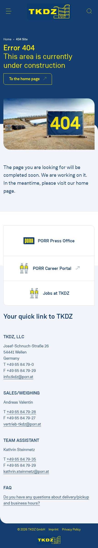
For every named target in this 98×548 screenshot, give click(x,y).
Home (7, 39)
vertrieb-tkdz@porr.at (22, 424)
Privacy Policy (71, 529)
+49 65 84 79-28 (21, 411)
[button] (8, 11)
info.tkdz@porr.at (18, 376)
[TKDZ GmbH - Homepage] (49, 11)
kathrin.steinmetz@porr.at (26, 471)
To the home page (24, 78)
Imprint (54, 529)
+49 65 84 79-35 (21, 459)
